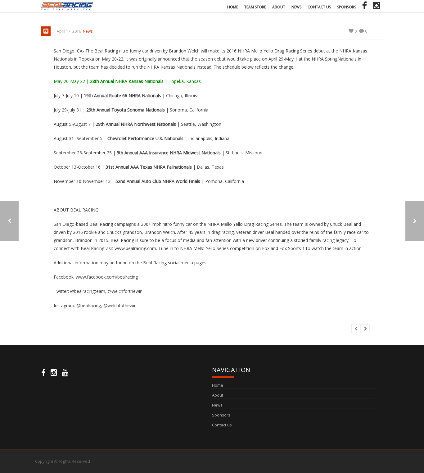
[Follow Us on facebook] (43, 372)
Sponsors (346, 7)
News (296, 7)
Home (232, 7)
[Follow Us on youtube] (65, 372)
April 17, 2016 (69, 31)
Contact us (319, 7)
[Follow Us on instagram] (54, 372)
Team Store (255, 7)
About (278, 7)
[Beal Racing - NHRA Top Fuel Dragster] (67, 5)
